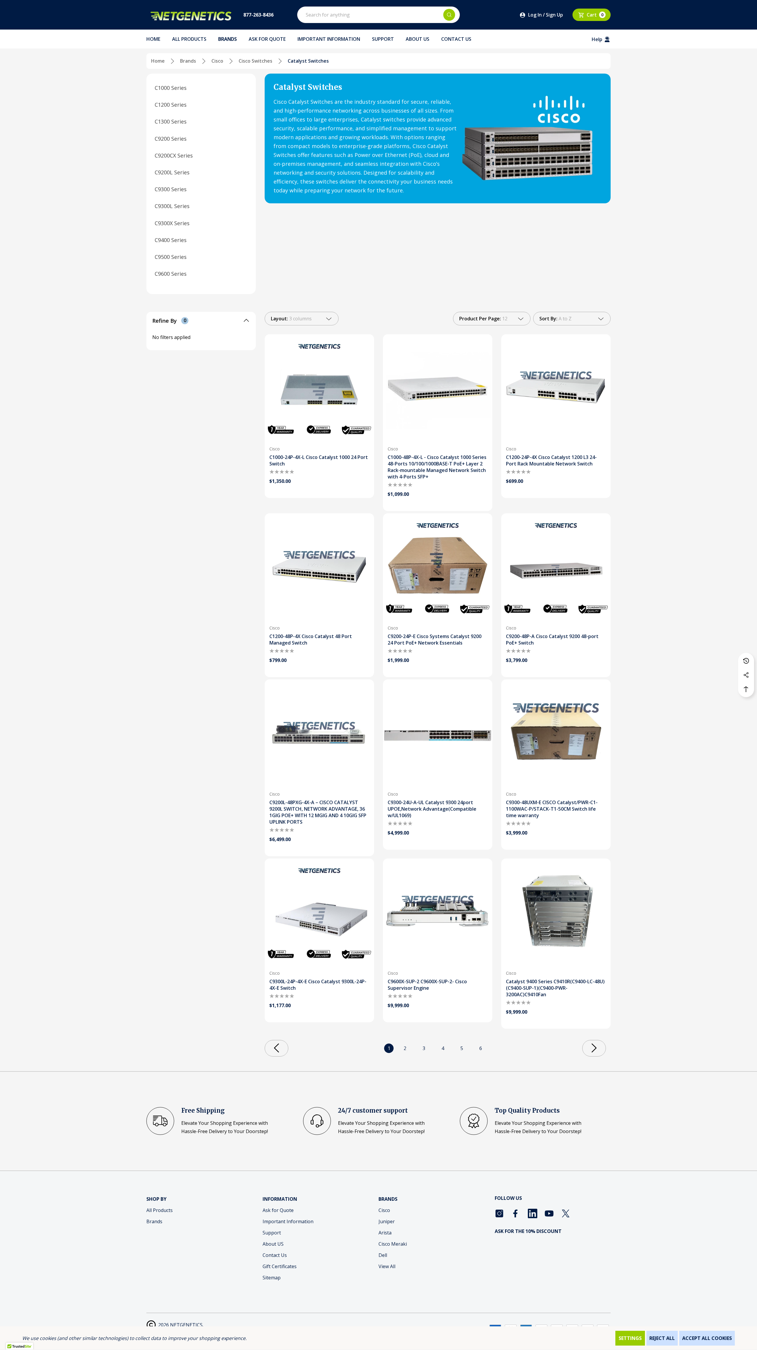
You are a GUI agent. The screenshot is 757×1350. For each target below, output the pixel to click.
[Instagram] (499, 1213)
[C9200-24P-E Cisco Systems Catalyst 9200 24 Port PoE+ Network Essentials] (437, 568)
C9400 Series (171, 239)
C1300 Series (171, 121)
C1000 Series (171, 87)
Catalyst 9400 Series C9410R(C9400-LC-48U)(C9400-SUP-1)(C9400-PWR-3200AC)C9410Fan (555, 988)
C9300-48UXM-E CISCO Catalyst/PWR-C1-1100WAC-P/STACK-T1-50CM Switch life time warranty (552, 809)
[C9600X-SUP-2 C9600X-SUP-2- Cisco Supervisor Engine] (437, 913)
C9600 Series (171, 273)
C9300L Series (172, 206)
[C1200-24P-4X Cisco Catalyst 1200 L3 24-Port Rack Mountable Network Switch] (556, 389)
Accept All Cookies (707, 1338)
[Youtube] (549, 1213)
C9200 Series (171, 138)
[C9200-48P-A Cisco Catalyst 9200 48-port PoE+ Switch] (556, 568)
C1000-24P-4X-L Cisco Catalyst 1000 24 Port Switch (318, 460)
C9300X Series (172, 222)
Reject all (662, 1338)
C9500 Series (171, 256)
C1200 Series (171, 104)
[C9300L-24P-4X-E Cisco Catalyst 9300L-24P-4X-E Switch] (319, 913)
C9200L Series (172, 172)
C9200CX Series (174, 155)
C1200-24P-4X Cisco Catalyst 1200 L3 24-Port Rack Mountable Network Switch (551, 460)
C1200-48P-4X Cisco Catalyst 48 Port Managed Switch (310, 639)
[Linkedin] (532, 1213)
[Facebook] (516, 1213)
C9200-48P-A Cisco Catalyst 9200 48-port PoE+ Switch (552, 639)
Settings (630, 1338)
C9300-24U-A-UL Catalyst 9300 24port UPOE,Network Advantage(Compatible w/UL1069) (432, 809)
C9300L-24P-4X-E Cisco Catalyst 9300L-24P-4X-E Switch (317, 984)
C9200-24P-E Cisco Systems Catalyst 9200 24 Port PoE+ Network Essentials (434, 639)
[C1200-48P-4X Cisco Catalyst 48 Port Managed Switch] (319, 568)
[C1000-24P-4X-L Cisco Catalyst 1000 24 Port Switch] (319, 389)
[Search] (449, 15)
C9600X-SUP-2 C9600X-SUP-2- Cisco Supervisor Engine (427, 984)
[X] (565, 1213)
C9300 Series (171, 189)
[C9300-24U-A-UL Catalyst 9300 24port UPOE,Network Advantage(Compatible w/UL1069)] (437, 734)
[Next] (594, 1048)
